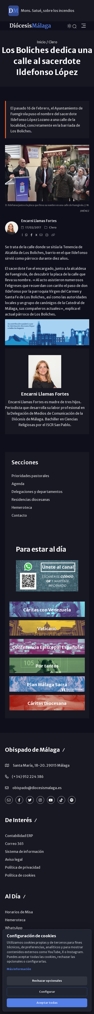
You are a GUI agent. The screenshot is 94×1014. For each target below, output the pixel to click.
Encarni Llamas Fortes (39, 221)
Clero (53, 42)
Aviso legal (14, 859)
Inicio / (42, 42)
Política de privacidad (22, 867)
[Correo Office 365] (9, 800)
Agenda (18, 483)
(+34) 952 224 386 (28, 776)
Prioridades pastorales (30, 476)
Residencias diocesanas (31, 499)
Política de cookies (20, 875)
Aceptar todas (47, 1003)
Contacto (19, 515)
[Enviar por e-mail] (42, 235)
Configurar (47, 992)
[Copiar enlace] (53, 235)
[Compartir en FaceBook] (32, 235)
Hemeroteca (22, 507)
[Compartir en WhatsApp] (27, 235)
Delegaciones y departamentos (37, 491)
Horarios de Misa (19, 912)
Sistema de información (24, 851)
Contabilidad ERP (19, 835)
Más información (19, 969)
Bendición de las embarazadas (45, 12)
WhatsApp (14, 928)
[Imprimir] (47, 235)
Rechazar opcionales (47, 981)
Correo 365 (14, 843)
